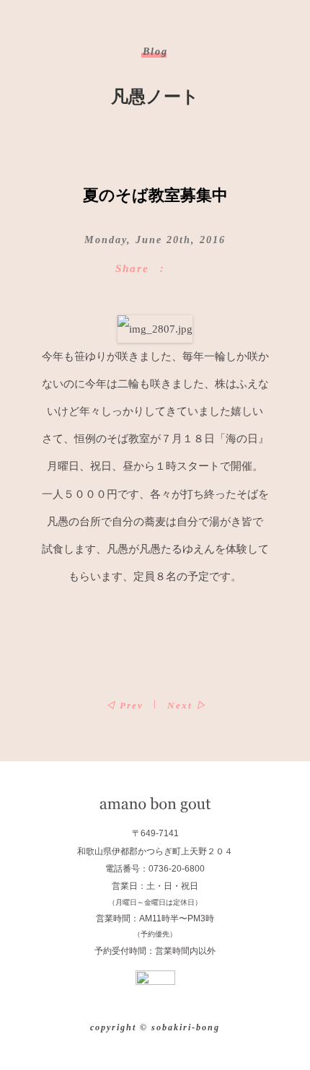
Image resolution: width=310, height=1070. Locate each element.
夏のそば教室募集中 (155, 195)
